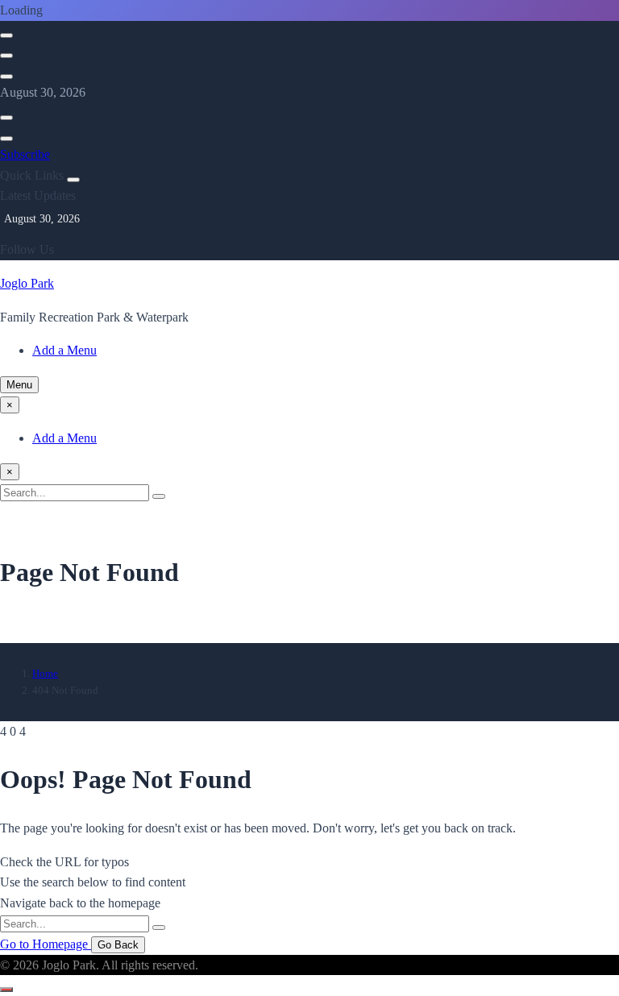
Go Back (118, 945)
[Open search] (6, 35)
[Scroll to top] (6, 989)
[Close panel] (73, 179)
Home (45, 673)
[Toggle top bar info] (6, 76)
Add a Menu (64, 350)
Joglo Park (27, 283)
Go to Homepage (45, 944)
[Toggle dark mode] (6, 55)
